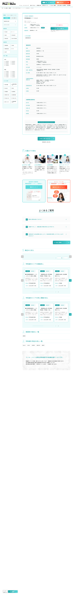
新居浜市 (38, 345)
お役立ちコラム (45, 5)
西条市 (43, 345)
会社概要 (68, 5)
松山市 (24, 345)
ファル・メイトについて (24, 5)
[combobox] (9, 21)
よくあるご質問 (53, 5)
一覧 (61, 257)
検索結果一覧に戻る (46, 142)
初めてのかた (32, 5)
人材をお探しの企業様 (61, 5)
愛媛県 (24, 335)
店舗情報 (43, 27)
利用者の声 (39, 5)
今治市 (28, 345)
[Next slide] (70, 280)
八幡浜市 (33, 345)
